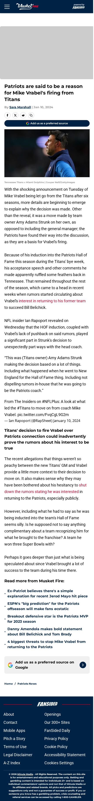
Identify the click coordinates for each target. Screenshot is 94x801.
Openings (52, 714)
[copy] (31, 115)
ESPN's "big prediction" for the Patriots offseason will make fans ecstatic (43, 606)
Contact (10, 722)
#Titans (23, 408)
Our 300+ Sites (57, 722)
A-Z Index (11, 763)
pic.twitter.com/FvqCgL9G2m (43, 414)
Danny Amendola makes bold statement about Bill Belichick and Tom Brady (44, 631)
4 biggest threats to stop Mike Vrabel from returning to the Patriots (46, 644)
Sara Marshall (20, 107)
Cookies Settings (59, 763)
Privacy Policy (56, 738)
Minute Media (25, 774)
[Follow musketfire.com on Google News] (83, 665)
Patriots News (27, 683)
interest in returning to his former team (52, 301)
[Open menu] (7, 6)
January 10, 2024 (66, 420)
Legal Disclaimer (17, 754)
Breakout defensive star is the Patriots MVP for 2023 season (47, 619)
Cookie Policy (56, 746)
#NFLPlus (50, 401)
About (8, 714)
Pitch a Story (14, 738)
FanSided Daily (57, 730)
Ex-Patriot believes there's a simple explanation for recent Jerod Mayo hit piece (47, 593)
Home (8, 683)
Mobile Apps (14, 730)
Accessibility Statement (64, 754)
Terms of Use (15, 746)
